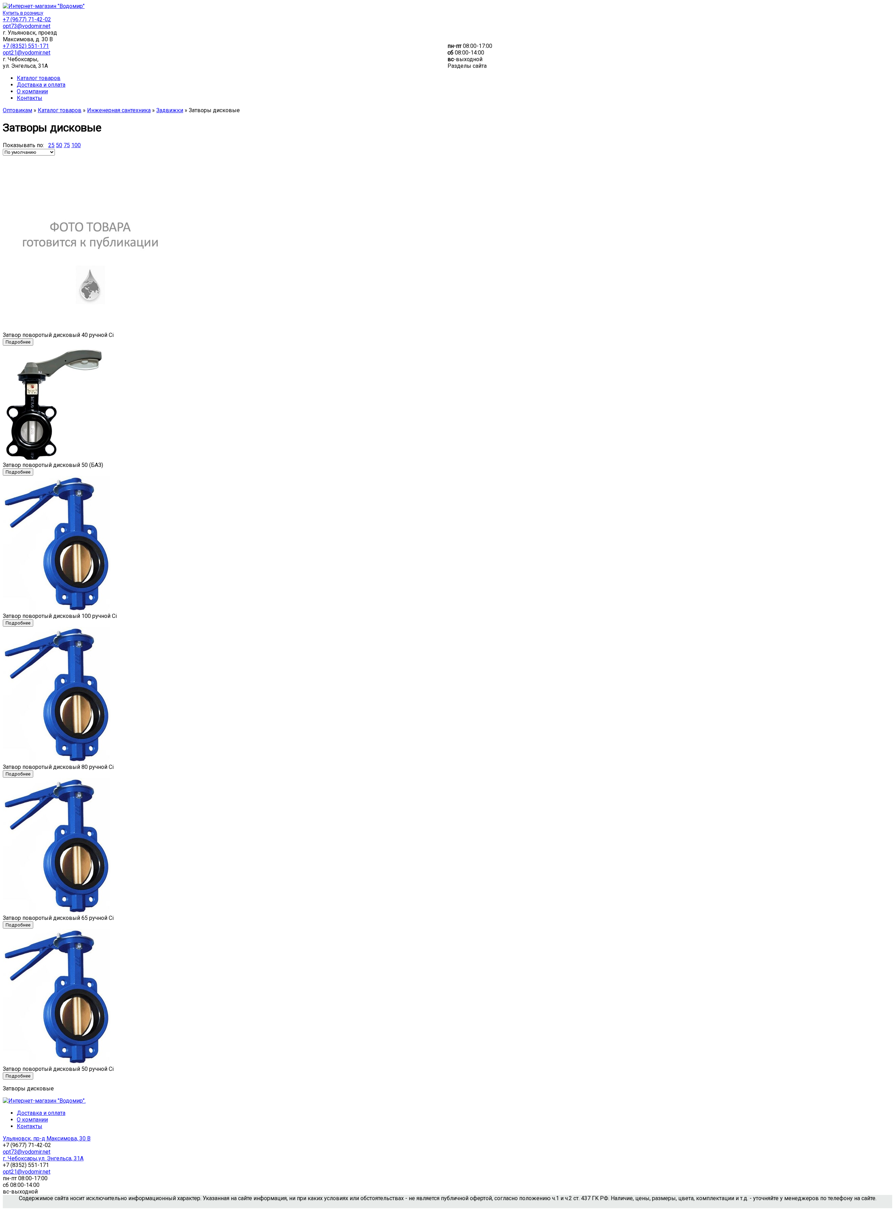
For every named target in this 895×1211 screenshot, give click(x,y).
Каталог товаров (38, 78)
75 (67, 145)
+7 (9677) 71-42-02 (27, 19)
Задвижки (169, 110)
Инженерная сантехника (119, 110)
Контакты (29, 98)
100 (76, 145)
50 (59, 145)
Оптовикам (17, 110)
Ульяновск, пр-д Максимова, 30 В (47, 1138)
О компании (32, 91)
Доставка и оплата (41, 84)
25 (51, 145)
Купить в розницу (23, 13)
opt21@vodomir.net (26, 52)
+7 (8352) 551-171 (26, 46)
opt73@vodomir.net (26, 26)
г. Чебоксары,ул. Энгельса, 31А (43, 1158)
